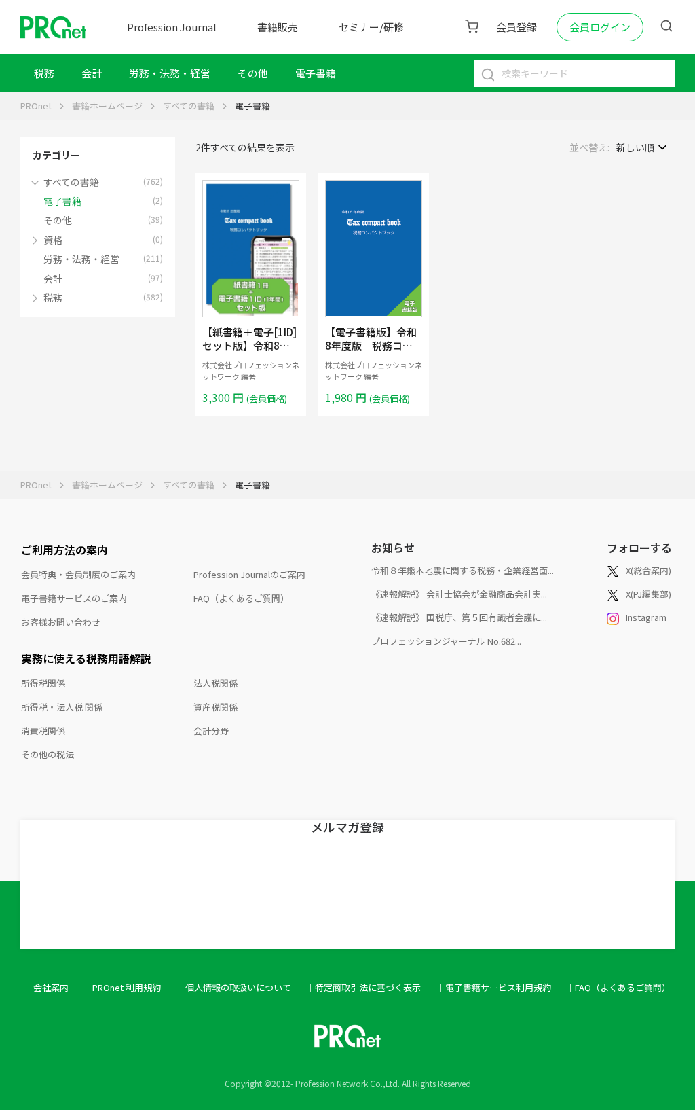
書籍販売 (277, 27)
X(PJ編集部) (648, 594)
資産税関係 (215, 706)
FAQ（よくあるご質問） (241, 598)
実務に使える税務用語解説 (86, 658)
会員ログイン (600, 27)
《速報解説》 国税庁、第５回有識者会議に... (459, 617)
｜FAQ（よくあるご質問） (618, 987)
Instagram (646, 617)
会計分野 (211, 730)
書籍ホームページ (107, 105)
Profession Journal (172, 27)
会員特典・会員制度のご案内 (78, 574)
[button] (38, 181)
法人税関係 (215, 683)
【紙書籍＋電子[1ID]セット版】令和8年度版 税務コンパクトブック (249, 352)
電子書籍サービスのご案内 (74, 598)
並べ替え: (589, 147)
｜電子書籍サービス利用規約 (493, 987)
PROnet (36, 105)
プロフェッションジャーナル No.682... (446, 640)
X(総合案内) (648, 570)
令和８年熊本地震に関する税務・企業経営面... (462, 570)
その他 (253, 73)
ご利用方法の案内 (64, 549)
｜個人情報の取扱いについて (233, 987)
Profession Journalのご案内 (249, 574)
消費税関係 (43, 730)
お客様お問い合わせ (60, 621)
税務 (44, 73)
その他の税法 (47, 754)
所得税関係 (43, 683)
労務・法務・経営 (169, 73)
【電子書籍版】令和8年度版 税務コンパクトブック (371, 345)
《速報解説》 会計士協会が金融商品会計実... (459, 594)
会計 (91, 73)
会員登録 (516, 27)
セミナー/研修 (371, 27)
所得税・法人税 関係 (61, 706)
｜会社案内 (46, 987)
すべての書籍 (188, 105)
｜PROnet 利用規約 (122, 987)
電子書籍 (315, 73)
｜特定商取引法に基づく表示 (363, 987)
